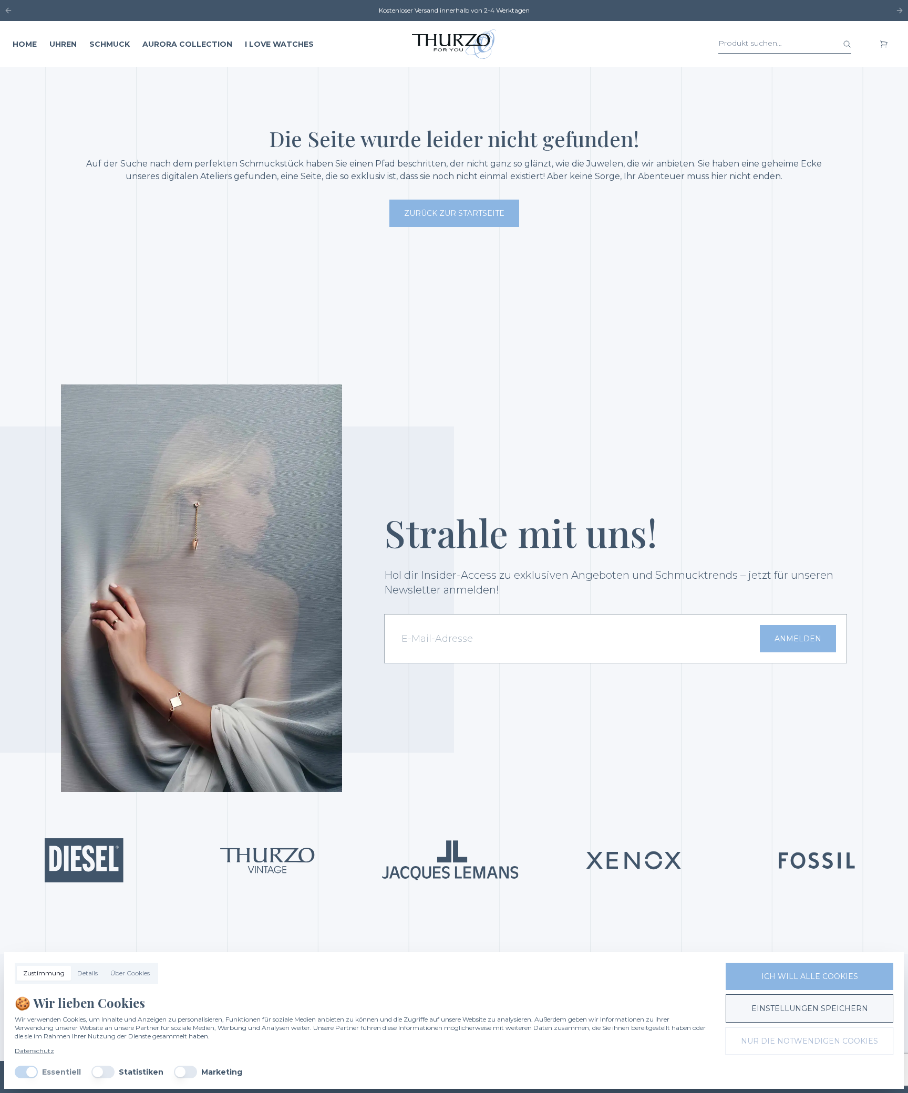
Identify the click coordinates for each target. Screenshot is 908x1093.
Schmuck (109, 44)
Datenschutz (34, 1051)
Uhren (63, 44)
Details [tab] (87, 973)
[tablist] (86, 973)
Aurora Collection (187, 44)
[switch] (26, 1072)
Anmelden (798, 638)
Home (25, 44)
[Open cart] (883, 44)
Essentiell (61, 1072)
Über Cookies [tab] (130, 973)
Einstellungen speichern (809, 1008)
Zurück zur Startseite (454, 213)
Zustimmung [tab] (44, 973)
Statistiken (141, 1072)
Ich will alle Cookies (809, 976)
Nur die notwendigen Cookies (809, 1041)
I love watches (279, 44)
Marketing (221, 1072)
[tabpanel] (362, 1036)
